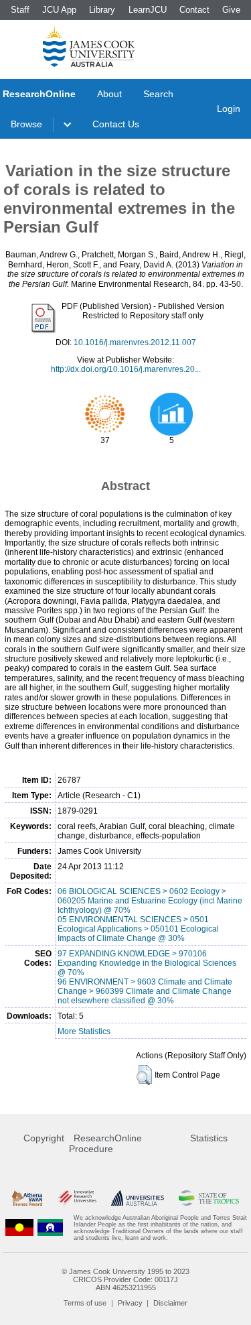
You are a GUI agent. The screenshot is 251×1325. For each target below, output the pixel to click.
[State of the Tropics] (209, 1198)
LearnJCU (148, 10)
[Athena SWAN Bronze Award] (27, 1198)
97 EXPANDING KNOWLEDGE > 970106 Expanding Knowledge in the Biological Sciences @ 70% (147, 963)
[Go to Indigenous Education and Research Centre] (19, 1227)
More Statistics (84, 1031)
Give (231, 10)
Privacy (130, 1303)
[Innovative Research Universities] (77, 1198)
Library (102, 10)
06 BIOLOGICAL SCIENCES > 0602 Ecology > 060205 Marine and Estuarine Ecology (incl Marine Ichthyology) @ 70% (150, 901)
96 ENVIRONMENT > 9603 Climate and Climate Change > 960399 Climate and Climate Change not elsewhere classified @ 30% (145, 991)
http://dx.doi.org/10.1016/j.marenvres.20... (126, 369)
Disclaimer (170, 1303)
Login (228, 108)
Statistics (209, 1138)
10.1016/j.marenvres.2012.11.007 (135, 342)
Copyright (43, 1138)
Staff (20, 10)
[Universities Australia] (137, 1198)
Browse (26, 124)
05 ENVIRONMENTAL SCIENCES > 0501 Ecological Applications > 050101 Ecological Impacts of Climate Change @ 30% (138, 929)
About (109, 93)
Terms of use (85, 1303)
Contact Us (115, 124)
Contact (194, 10)
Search (158, 93)
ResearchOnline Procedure (105, 1143)
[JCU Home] (89, 46)
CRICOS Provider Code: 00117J (125, 1279)
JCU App (59, 10)
